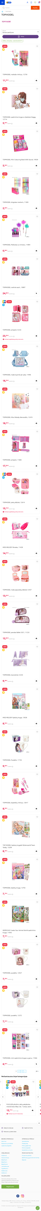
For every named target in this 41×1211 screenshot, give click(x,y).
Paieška (35, 8)
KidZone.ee (4, 1170)
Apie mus (3, 1141)
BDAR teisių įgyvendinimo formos (30, 1157)
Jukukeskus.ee (5, 1166)
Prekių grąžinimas (26, 1145)
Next (38, 1097)
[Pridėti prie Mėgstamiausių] (37, 46)
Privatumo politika (26, 1155)
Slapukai (24, 1160)
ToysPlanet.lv (4, 1168)
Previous (3, 1097)
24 (36, 1071)
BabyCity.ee (4, 1164)
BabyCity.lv (4, 1162)
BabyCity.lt (4, 1160)
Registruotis (10, 1186)
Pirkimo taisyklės (26, 1148)
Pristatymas (25, 1143)
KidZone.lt (4, 1155)
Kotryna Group (5, 1157)
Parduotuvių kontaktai (7, 1143)
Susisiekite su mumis (27, 1150)
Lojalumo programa (6, 1145)
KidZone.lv (4, 1173)
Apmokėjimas (25, 1141)
